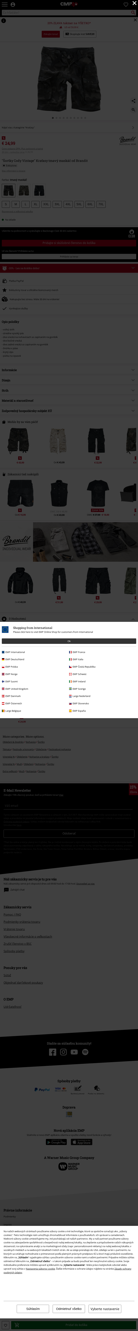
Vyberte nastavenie (105, 1309)
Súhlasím (33, 1309)
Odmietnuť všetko (69, 1309)
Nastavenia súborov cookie (40, 1268)
